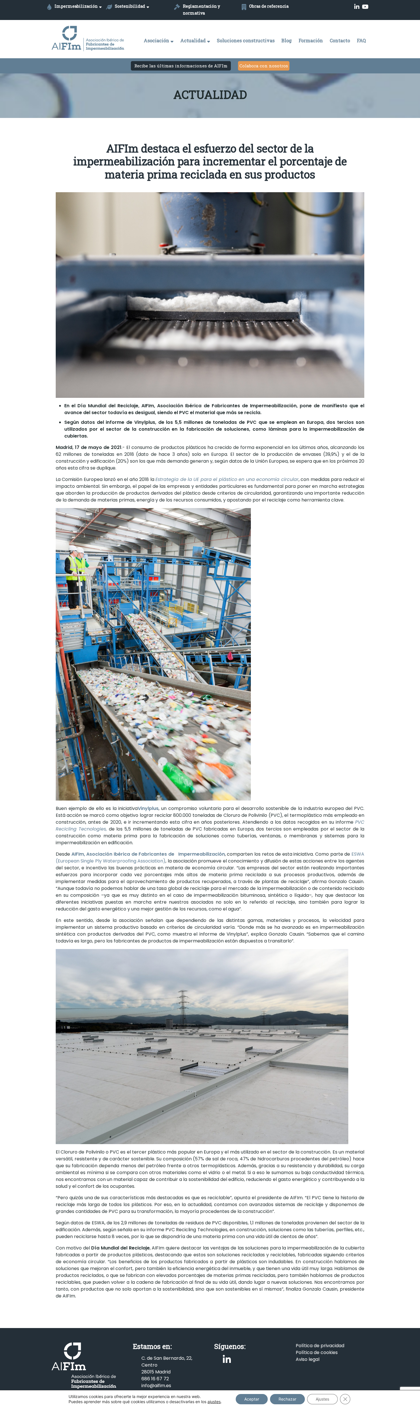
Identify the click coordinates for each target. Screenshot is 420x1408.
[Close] (285, 660)
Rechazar (287, 1399)
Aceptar (251, 1399)
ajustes (214, 1401)
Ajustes (322, 1399)
